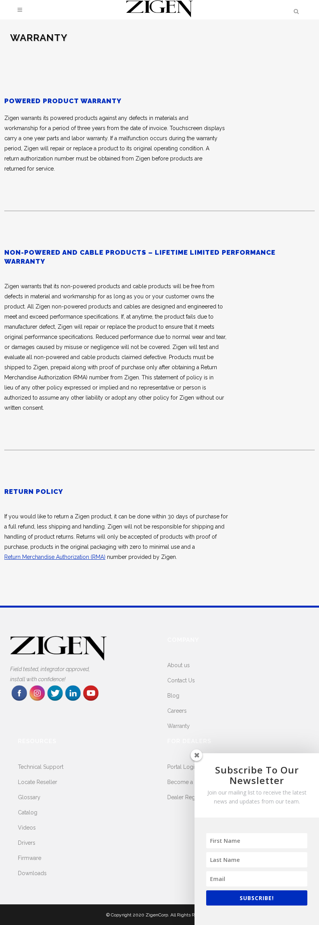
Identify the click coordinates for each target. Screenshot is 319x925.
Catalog (27, 812)
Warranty (178, 726)
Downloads (32, 873)
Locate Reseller (37, 782)
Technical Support (40, 767)
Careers (177, 711)
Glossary (29, 797)
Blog (173, 695)
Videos (27, 828)
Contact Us (181, 680)
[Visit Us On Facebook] (19, 700)
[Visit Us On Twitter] (55, 700)
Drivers (26, 843)
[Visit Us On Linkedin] (73, 700)
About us (178, 665)
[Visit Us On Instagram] (37, 700)
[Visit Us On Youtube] (91, 700)
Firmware (29, 858)
